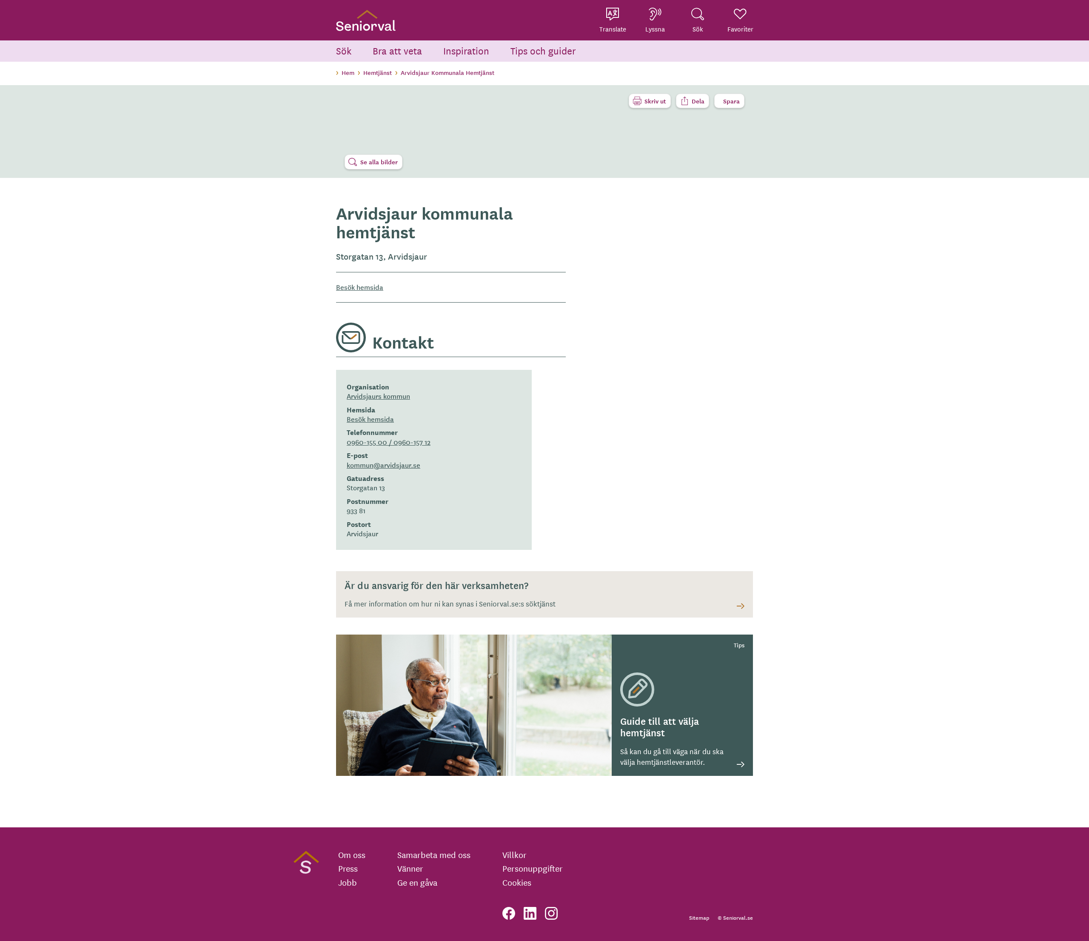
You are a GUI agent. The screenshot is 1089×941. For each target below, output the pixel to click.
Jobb (347, 882)
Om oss (351, 855)
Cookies (516, 882)
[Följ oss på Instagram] (551, 913)
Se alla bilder (379, 161)
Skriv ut (655, 101)
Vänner (410, 868)
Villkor (514, 855)
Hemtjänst (377, 72)
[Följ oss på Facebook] (508, 913)
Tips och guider (543, 50)
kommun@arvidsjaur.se (383, 465)
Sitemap (699, 917)
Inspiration (466, 50)
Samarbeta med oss (433, 855)
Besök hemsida (359, 287)
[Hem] (366, 20)
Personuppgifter (532, 868)
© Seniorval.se (735, 917)
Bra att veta (397, 50)
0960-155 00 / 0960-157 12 (388, 442)
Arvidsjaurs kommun (378, 396)
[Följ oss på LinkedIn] (530, 913)
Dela (698, 101)
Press (348, 868)
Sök (343, 50)
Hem (348, 72)
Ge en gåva (417, 882)
